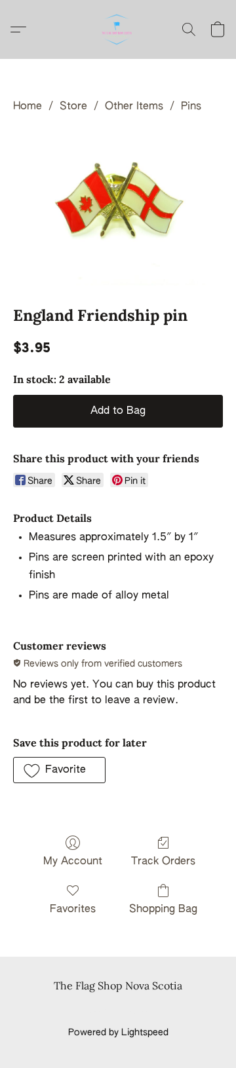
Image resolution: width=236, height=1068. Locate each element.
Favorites (73, 909)
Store (73, 106)
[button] (118, 29)
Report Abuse (118, 1010)
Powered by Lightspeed (118, 1032)
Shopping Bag (163, 909)
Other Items (134, 106)
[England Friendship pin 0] (118, 206)
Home (27, 106)
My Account (72, 861)
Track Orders (163, 861)
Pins (191, 106)
